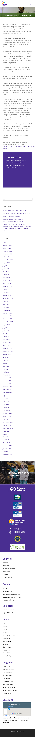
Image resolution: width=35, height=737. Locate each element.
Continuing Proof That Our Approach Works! (16, 213)
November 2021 (8, 319)
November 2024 (8, 254)
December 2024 (7, 251)
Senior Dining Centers (9, 687)
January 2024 (7, 283)
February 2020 (7, 378)
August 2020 (6, 360)
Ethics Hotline (7, 653)
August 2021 (6, 325)
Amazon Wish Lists (8, 600)
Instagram (6, 566)
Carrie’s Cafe (6, 666)
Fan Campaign (7, 675)
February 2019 (7, 413)
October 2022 (7, 295)
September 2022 (8, 298)
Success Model (7, 641)
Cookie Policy (7, 650)
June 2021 (6, 331)
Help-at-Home (7, 678)
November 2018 (8, 422)
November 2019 (8, 387)
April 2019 (6, 407)
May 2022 (6, 307)
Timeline (5, 644)
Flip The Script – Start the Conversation (15, 210)
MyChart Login (7, 577)
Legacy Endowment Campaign (12, 594)
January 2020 (7, 381)
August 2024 (6, 263)
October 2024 (7, 257)
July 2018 (5, 434)
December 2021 (7, 316)
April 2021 (6, 336)
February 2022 (7, 313)
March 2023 (6, 292)
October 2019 (7, 390)
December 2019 (7, 384)
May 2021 (6, 334)
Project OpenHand (8, 684)
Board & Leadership (9, 635)
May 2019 (6, 404)
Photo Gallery (7, 647)
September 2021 (8, 322)
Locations (5, 632)
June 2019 (6, 401)
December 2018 (7, 419)
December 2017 (7, 452)
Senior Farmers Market (10, 690)
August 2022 (6, 301)
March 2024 (6, 277)
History (5, 629)
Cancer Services (8, 672)
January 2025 (7, 248)
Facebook (5, 563)
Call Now (5, 574)
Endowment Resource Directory (12, 597)
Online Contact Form (9, 569)
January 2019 (7, 416)
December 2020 (7, 348)
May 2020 (6, 369)
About (4, 623)
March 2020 (6, 375)
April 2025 (6, 242)
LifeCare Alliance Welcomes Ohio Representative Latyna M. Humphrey (14, 220)
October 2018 (7, 425)
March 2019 (6, 410)
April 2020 (6, 372)
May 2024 (6, 272)
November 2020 (8, 351)
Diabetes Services (8, 669)
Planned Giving (7, 591)
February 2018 (7, 446)
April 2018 (6, 440)
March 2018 (6, 443)
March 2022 (6, 310)
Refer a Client (7, 693)
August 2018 (6, 431)
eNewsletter (6, 571)
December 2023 (7, 286)
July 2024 (5, 266)
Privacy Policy (7, 656)
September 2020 (8, 357)
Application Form (8, 613)
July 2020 (5, 363)
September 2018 (8, 428)
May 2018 (6, 437)
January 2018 (7, 449)
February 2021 (7, 342)
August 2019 (6, 395)
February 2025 (7, 245)
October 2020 (7, 354)
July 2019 (5, 398)
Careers (5, 626)
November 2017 (8, 455)
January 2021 (7, 345)
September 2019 (8, 393)
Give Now (5, 588)
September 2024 (8, 260)
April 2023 (6, 289)
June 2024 (6, 269)
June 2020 (6, 366)
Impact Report (7, 638)
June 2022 (6, 304)
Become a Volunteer (9, 610)
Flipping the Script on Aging (11, 216)
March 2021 (6, 339)
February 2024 (7, 280)
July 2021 (5, 328)
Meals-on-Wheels (8, 681)
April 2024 (6, 274)
